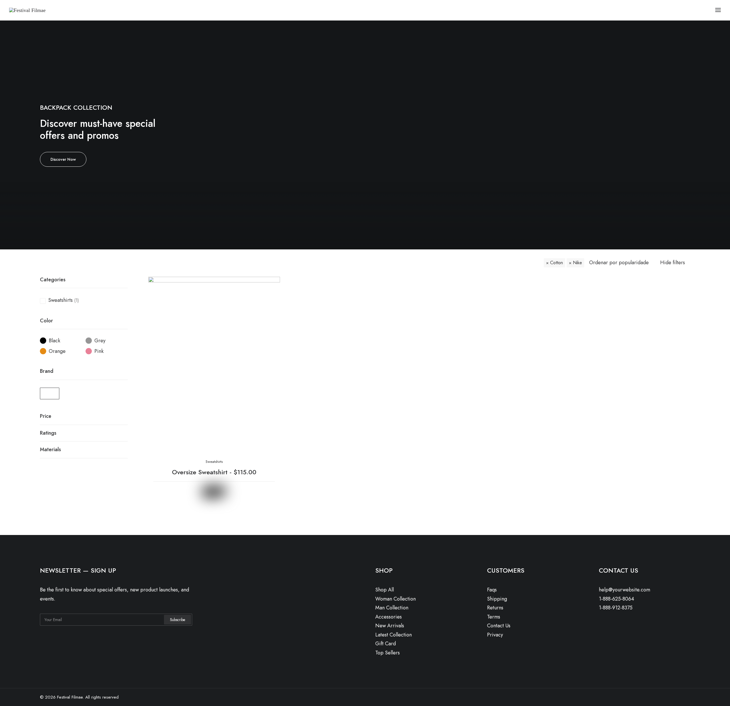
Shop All (384, 589)
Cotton (556, 262)
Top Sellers (387, 652)
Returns (495, 607)
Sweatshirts (60, 300)
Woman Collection (395, 599)
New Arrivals (389, 625)
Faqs (492, 589)
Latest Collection (393, 634)
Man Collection (391, 607)
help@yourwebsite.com (624, 589)
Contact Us (498, 625)
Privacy (495, 634)
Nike (577, 262)
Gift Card (385, 643)
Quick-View (273, 283)
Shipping (497, 599)
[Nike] (49, 394)
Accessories (388, 616)
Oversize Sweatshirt (214, 472)
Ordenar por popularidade (619, 263)
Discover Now (63, 159)
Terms (493, 616)
